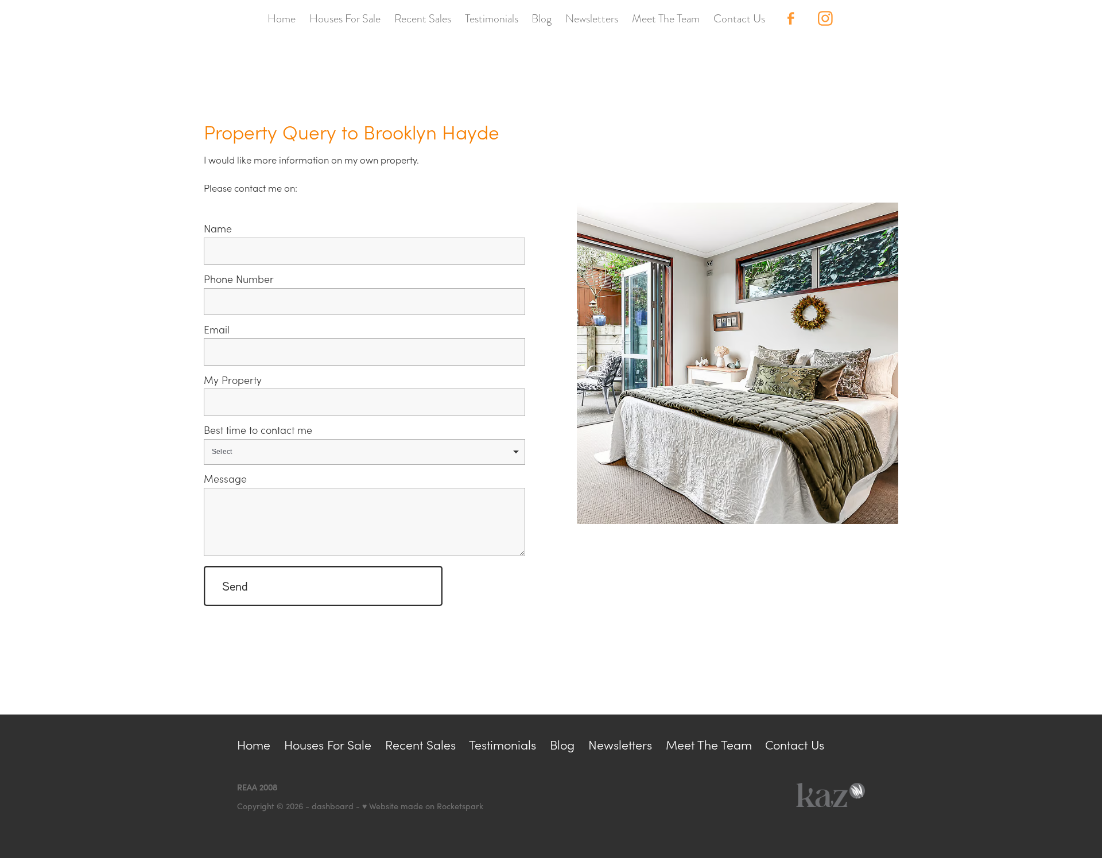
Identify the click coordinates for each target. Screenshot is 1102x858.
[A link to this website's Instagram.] (825, 18)
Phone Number (239, 279)
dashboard (333, 806)
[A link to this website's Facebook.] (790, 18)
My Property (233, 380)
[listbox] (364, 452)
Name (218, 229)
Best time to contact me (258, 430)
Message (225, 479)
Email (217, 330)
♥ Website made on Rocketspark (422, 806)
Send (235, 586)
